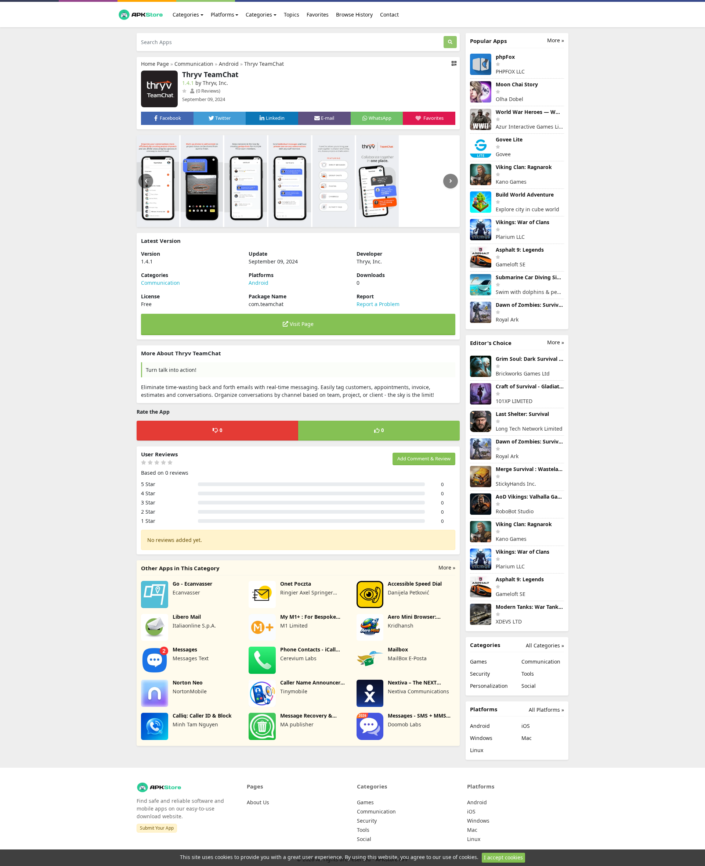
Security (480, 673)
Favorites (318, 14)
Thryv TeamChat (264, 63)
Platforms (222, 14)
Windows (481, 737)
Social (528, 685)
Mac (526, 737)
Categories (186, 14)
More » (446, 567)
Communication (193, 63)
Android (229, 63)
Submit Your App (157, 828)
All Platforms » (546, 709)
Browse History (354, 14)
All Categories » (545, 645)
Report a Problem (378, 304)
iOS (525, 725)
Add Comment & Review (424, 458)
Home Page (155, 63)
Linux (476, 750)
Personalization (489, 685)
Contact (389, 14)
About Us (258, 802)
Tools (527, 673)
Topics (291, 14)
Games (478, 661)
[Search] (450, 42)
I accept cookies (503, 857)
